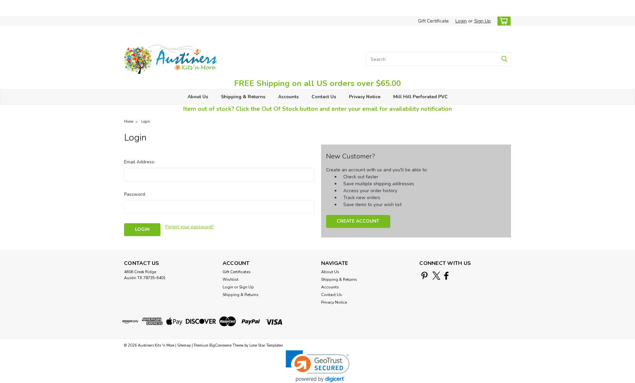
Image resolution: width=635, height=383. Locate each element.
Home (128, 121)
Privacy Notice (364, 97)
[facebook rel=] (446, 276)
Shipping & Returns (243, 97)
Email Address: (139, 162)
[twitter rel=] (436, 276)
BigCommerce (220, 345)
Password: (135, 194)
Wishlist (230, 279)
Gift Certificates (237, 272)
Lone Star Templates (266, 345)
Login (461, 21)
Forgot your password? (189, 227)
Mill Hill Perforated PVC (420, 97)
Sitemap (184, 345)
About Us (198, 97)
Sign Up (482, 21)
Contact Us (324, 97)
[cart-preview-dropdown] (502, 21)
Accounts (288, 97)
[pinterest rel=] (424, 276)
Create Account (358, 221)
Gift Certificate (433, 21)
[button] (317, 366)
